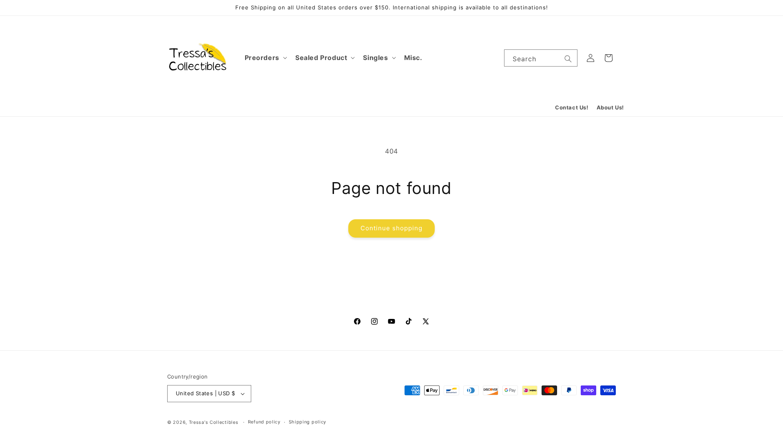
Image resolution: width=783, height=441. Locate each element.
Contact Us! (571, 107)
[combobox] (540, 58)
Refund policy (264, 422)
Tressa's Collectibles (214, 422)
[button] (265, 58)
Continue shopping (391, 228)
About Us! (610, 107)
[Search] (568, 59)
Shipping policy (308, 422)
